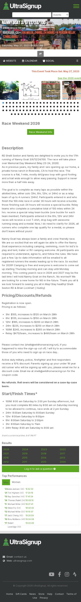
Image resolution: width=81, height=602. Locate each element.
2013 (62, 457)
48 (6, 110)
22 (74, 103)
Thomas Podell (14, 500)
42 (64, 106)
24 (3, 106)
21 (71, 103)
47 (3, 110)
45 (74, 106)
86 (66, 114)
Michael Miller (14, 504)
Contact (59, 594)
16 (54, 103)
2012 (6, 461)
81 (49, 114)
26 (10, 106)
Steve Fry (12, 508)
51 (17, 110)
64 (61, 110)
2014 (43, 457)
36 (44, 106)
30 (23, 106)
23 (78, 103)
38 (50, 106)
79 (42, 114)
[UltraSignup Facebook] (60, 574)
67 (71, 110)
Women (16, 482)
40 (57, 106)
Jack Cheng (13, 515)
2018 (43, 453)
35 (40, 106)
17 (57, 103)
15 (50, 103)
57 (37, 110)
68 (74, 110)
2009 (63, 461)
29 (20, 106)
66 (67, 110)
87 (69, 114)
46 (78, 106)
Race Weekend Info (40, 131)
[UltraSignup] (22, 5)
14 (47, 103)
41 (61, 106)
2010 (43, 461)
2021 (6, 453)
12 (40, 103)
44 (71, 106)
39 (54, 106)
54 (27, 110)
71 (15, 114)
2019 (25, 453)
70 (11, 114)
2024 (25, 449)
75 (28, 114)
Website (10, 60)
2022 (63, 449)
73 (22, 114)
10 (33, 103)
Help (49, 594)
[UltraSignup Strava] (74, 574)
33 (33, 106)
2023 (44, 449)
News (32, 594)
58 (40, 110)
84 (59, 114)
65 (64, 110)
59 (44, 110)
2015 (25, 457)
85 (62, 114)
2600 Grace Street (14, 27)
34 (37, 106)
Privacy (44, 597)
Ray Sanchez (14, 496)
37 (47, 106)
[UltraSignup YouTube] (51, 574)
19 (64, 103)
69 (78, 110)
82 (52, 114)
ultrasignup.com (22, 560)
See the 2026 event (69, 78)
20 (67, 103)
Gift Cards (21, 594)
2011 (24, 461)
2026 (6, 449)
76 (32, 114)
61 (50, 110)
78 (39, 114)
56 (33, 110)
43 (67, 106)
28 (17, 106)
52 (20, 110)
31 (27, 106)
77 (35, 114)
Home (9, 594)
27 (13, 106)
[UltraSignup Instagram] (67, 574)
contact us (20, 556)
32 (30, 106)
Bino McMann (14, 519)
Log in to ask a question (38, 468)
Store (41, 594)
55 (30, 110)
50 (13, 110)
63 (57, 110)
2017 (62, 453)
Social (49, 60)
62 (54, 110)
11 (37, 103)
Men (6, 482)
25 (6, 106)
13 (44, 103)
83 (56, 114)
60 (47, 110)
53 (23, 110)
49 (10, 110)
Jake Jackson (14, 489)
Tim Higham (13, 493)
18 (61, 103)
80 (45, 114)
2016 (6, 457)
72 (18, 114)
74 (25, 114)
